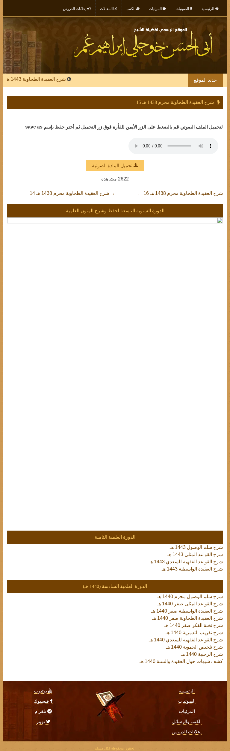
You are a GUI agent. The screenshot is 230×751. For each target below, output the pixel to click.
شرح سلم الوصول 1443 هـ (196, 547)
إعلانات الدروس (187, 731)
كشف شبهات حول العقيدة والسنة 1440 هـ (181, 661)
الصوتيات (187, 701)
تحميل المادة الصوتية (113, 165)
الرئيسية (187, 691)
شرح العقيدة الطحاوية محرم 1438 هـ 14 (72, 193)
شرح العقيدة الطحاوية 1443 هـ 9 (42, 79)
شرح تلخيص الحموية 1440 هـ (194, 647)
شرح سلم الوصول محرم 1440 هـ (190, 596)
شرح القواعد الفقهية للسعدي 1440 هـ (186, 639)
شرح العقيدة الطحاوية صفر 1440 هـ (187, 618)
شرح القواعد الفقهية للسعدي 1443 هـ (186, 561)
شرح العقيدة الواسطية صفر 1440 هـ (187, 610)
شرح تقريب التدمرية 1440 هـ (194, 632)
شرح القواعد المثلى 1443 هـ (195, 554)
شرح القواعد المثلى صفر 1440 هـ (190, 603)
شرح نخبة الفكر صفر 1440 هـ (193, 625)
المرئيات (187, 711)
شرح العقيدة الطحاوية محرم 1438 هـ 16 (180, 193)
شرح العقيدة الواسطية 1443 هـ (192, 568)
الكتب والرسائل (187, 721)
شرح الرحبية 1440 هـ (202, 654)
